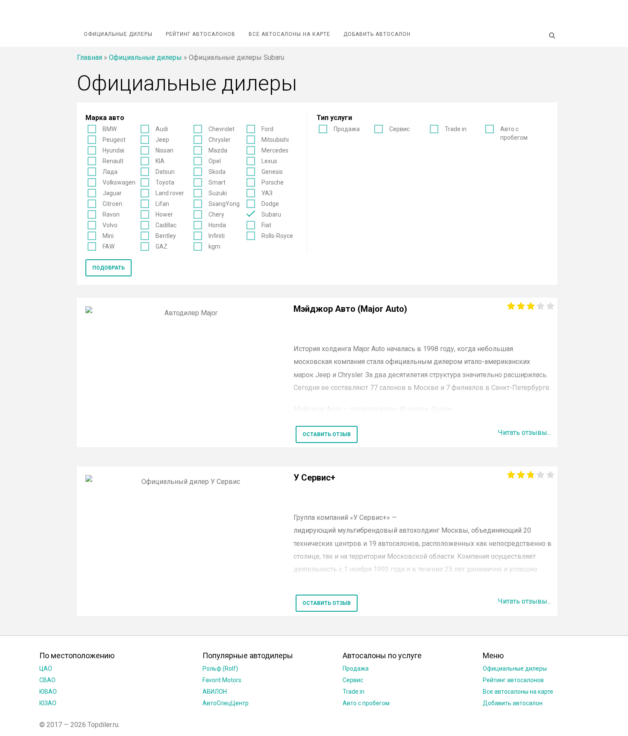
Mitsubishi (275, 139)
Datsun (165, 171)
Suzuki (217, 193)
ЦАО (45, 668)
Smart (217, 182)
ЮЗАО (47, 703)
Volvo (110, 225)
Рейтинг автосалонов (200, 34)
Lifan (162, 203)
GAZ (161, 246)
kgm (214, 246)
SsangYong (224, 203)
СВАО (47, 680)
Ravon (111, 214)
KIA (160, 161)
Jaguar (112, 193)
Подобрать (108, 268)
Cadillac (166, 225)
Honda (217, 225)
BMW (110, 129)
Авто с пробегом (514, 133)
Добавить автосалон (377, 34)
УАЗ (267, 193)
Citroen (112, 203)
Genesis (272, 171)
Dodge (270, 203)
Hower (164, 214)
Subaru (271, 214)
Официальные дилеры (118, 34)
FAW (108, 246)
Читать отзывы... (524, 432)
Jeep (162, 139)
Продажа (347, 129)
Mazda (217, 150)
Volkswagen (119, 182)
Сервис (399, 129)
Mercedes (274, 150)
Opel (214, 161)
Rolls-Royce (277, 235)
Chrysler (219, 139)
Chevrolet (221, 129)
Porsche (272, 182)
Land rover (170, 193)
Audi (162, 129)
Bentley (166, 235)
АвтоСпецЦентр (225, 703)
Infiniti (216, 235)
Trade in (456, 129)
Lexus (269, 161)
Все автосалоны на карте (289, 34)
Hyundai (113, 150)
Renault (113, 161)
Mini (108, 235)
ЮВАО (48, 691)
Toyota (165, 182)
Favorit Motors (221, 680)
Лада (110, 171)
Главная (89, 57)
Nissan (164, 150)
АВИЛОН (214, 691)
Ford (267, 129)
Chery (216, 214)
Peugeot (114, 139)
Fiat (266, 225)
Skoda (217, 171)
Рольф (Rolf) (220, 668)
